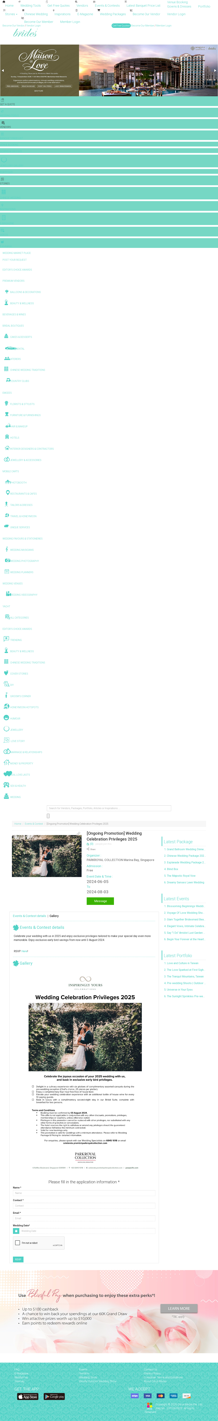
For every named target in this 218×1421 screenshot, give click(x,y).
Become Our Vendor (146, 14)
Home (9, 5)
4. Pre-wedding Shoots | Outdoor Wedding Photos (185, 983)
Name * (17, 1187)
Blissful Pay (21, 1377)
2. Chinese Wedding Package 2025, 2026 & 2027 (185, 855)
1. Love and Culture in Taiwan (181, 963)
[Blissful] (27, 1396)
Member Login (70, 22)
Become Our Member (38, 22)
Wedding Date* (21, 1225)
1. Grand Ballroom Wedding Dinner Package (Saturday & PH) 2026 (185, 849)
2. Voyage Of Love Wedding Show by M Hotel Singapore (185, 912)
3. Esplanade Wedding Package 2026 (185, 862)
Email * (17, 1213)
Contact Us (150, 1369)
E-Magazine (85, 14)
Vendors (82, 5)
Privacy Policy (152, 1373)
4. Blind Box (171, 869)
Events (83, 1369)
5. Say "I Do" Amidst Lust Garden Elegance (185, 932)
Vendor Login (176, 14)
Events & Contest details (29, 916)
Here (24, 951)
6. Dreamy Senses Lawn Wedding (184, 882)
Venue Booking (177, 2)
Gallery (54, 916)
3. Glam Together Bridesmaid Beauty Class (185, 919)
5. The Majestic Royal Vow (180, 875)
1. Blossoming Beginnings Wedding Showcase (185, 906)
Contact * (18, 1200)
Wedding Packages (113, 14)
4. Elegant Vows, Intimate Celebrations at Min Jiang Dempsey (185, 926)
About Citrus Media (155, 1381)
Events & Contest (34, 823)
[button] (3, 70)
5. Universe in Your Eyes (178, 989)
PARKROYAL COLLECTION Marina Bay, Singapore (120, 860)
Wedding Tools (30, 5)
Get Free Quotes (59, 5)
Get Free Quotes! (121, 25)
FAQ (16, 1369)
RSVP (18, 1259)
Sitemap (19, 1381)
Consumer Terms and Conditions (163, 1377)
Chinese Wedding (36, 14)
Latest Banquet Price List (143, 5)
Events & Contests (107, 5)
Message (100, 901)
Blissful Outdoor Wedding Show (97, 1381)
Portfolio (204, 6)
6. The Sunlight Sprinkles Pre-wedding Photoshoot (185, 996)
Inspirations (62, 14)
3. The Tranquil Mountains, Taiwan (184, 976)
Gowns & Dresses (179, 6)
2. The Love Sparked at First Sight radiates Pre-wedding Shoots (185, 969)
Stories (10, 14)
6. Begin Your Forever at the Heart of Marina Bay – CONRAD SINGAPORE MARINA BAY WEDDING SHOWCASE (185, 939)
